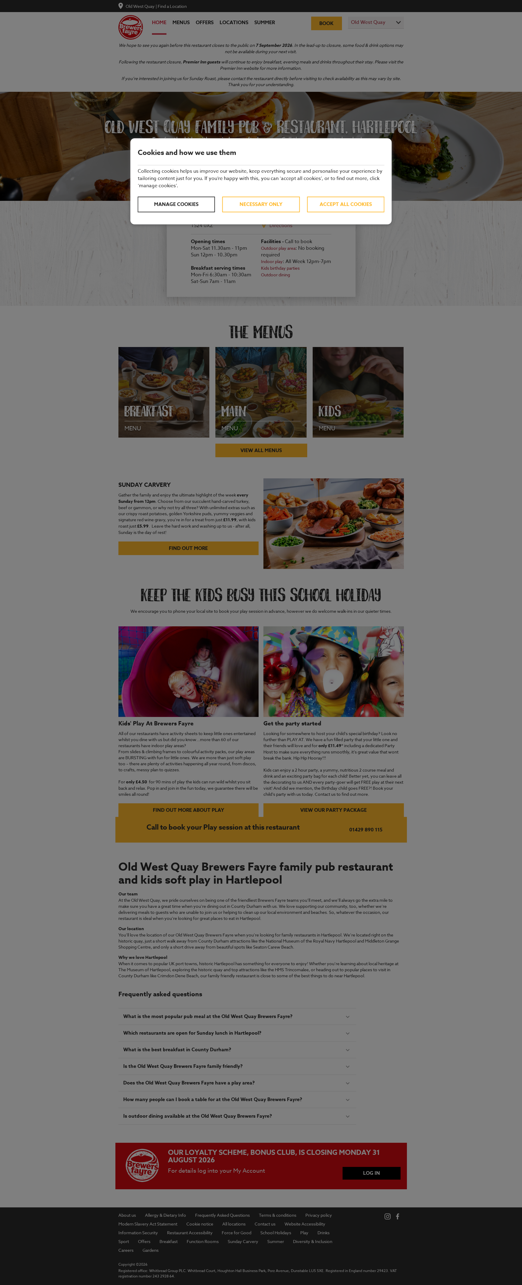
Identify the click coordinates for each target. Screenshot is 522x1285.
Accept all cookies (346, 204)
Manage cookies (176, 204)
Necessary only (261, 204)
